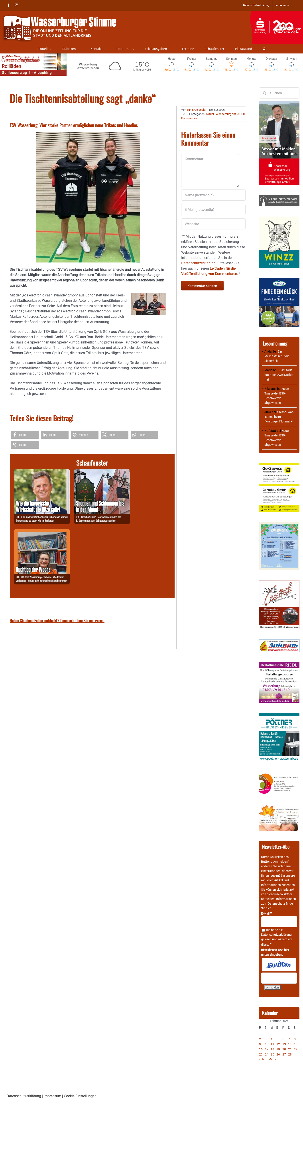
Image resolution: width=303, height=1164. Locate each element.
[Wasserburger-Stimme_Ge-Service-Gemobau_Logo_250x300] (279, 465)
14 (290, 1044)
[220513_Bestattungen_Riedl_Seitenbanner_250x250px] (279, 664)
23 (261, 1054)
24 (266, 1054)
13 (284, 1044)
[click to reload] (279, 965)
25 (272, 1054)
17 (266, 1049)
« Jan (262, 1059)
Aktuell (210, 114)
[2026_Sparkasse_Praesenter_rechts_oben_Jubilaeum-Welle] (276, 13)
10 (266, 1044)
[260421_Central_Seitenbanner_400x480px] (279, 582)
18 (272, 1049)
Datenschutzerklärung (276, 934)
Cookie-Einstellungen (80, 1096)
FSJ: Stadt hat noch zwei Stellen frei (278, 374)
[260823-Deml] (102, 471)
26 (278, 1054)
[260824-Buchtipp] (42, 531)
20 (284, 1049)
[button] (264, 48)
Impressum (52, 1096)
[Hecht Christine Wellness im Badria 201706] (279, 807)
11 (272, 1044)
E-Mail (266, 913)
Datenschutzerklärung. (198, 263)
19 (278, 1049)
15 (295, 1044)
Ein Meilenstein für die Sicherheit (276, 356)
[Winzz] (279, 218)
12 (278, 1044)
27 (284, 1054)
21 (290, 1049)
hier (268, 908)
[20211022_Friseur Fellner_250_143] (279, 773)
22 (295, 1049)
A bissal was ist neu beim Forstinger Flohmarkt (278, 416)
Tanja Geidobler (196, 109)
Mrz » (272, 1059)
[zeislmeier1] (279, 641)
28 (290, 1054)
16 (261, 1049)
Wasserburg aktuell (228, 114)
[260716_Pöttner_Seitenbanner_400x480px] (279, 715)
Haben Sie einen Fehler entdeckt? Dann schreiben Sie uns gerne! (57, 620)
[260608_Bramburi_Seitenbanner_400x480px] (279, 524)
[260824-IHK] (42, 471)
